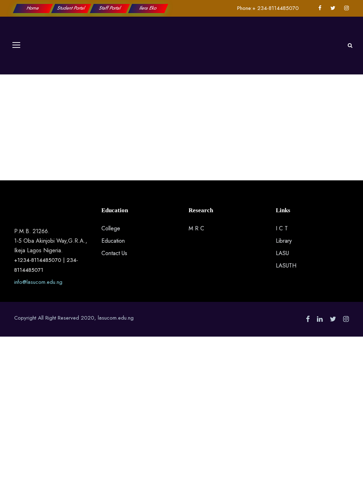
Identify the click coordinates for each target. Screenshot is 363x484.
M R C (196, 228)
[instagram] (346, 8)
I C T (282, 228)
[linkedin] (320, 319)
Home (33, 8)
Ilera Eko (148, 8)
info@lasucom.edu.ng (38, 282)
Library (284, 241)
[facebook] (320, 8)
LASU (282, 253)
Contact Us (114, 253)
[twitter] (332, 8)
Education (113, 241)
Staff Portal (109, 8)
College (110, 228)
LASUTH (286, 265)
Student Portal (71, 8)
